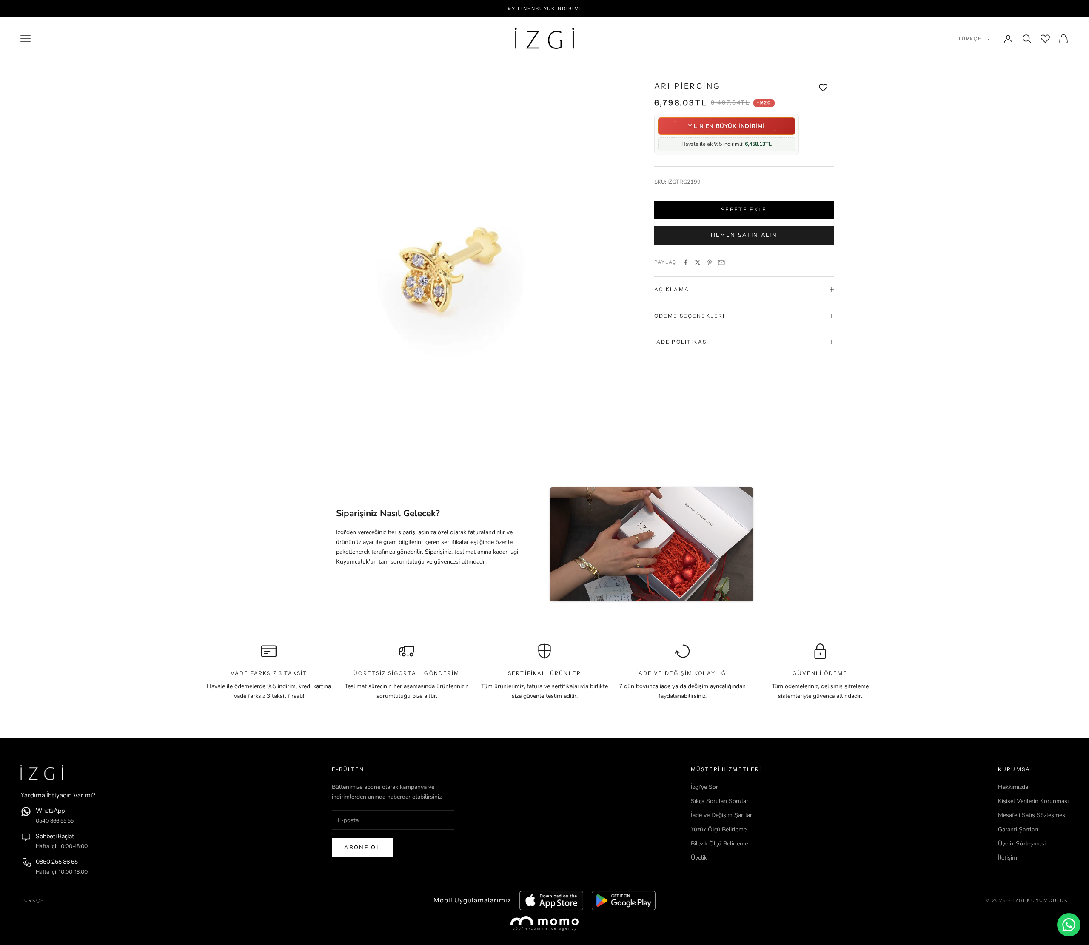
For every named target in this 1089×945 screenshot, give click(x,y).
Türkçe (970, 39)
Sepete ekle (744, 209)
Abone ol (362, 847)
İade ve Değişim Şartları (722, 815)
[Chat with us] (1068, 924)
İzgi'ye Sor (704, 787)
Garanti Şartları (1018, 829)
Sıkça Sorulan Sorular (719, 801)
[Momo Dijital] (544, 923)
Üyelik (699, 858)
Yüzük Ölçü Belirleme (719, 829)
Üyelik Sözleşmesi (1022, 844)
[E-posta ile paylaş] (721, 262)
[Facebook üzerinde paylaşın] (685, 262)
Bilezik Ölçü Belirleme (719, 844)
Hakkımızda (1013, 787)
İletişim (1007, 858)
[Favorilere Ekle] (823, 87)
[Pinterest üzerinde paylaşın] (709, 262)
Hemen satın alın (744, 235)
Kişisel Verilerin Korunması (1033, 801)
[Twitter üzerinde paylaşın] (697, 262)
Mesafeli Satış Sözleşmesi (1032, 815)
